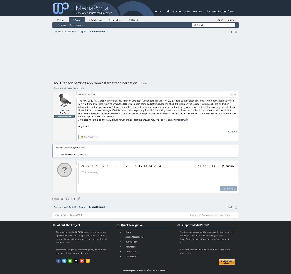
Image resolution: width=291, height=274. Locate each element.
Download (130, 246)
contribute (183, 11)
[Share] (231, 94)
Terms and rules (209, 215)
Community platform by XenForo (146, 270)
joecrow (59, 88)
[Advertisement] (145, 58)
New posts (62, 25)
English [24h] (76, 215)
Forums (78, 20)
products (168, 11)
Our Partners (131, 256)
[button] (104, 19)
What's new (96, 20)
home (157, 11)
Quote (234, 131)
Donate (135, 20)
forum (232, 11)
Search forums (76, 25)
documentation (216, 11)
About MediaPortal (134, 237)
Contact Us (130, 251)
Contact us (195, 215)
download (197, 11)
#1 (235, 94)
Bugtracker (131, 241)
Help (221, 215)
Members (117, 20)
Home (63, 20)
